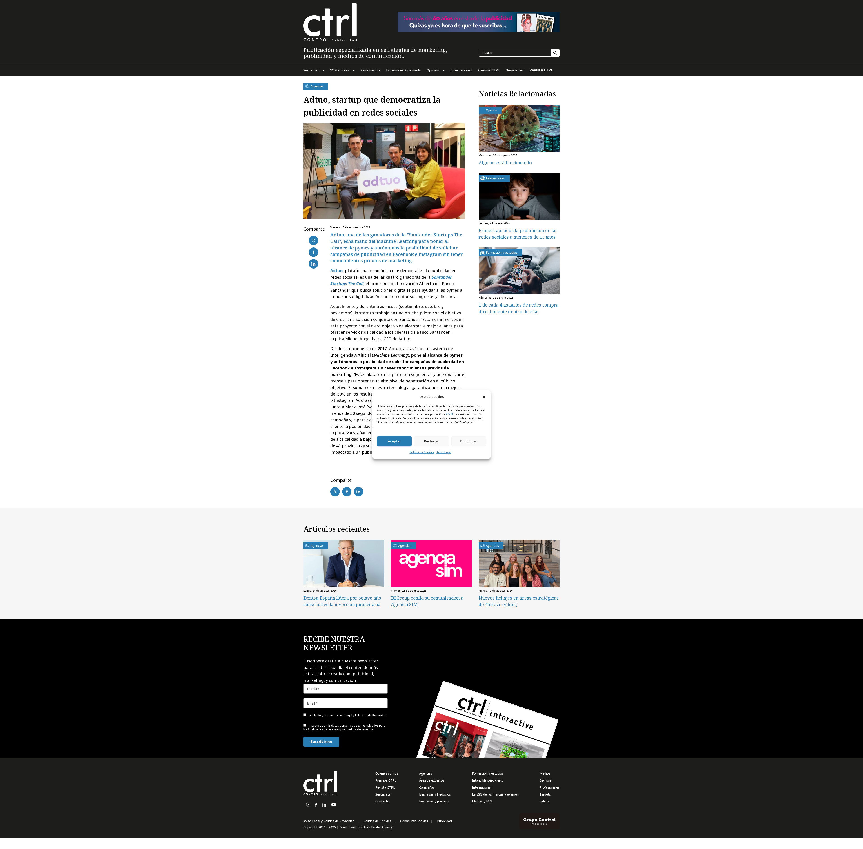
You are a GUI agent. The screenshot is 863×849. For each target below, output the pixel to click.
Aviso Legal (443, 452)
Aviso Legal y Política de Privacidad (328, 821)
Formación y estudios (488, 773)
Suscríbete (383, 794)
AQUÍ (449, 414)
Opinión (545, 780)
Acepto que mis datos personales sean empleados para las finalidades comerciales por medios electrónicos (344, 727)
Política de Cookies (422, 452)
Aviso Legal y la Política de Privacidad (361, 715)
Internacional (481, 787)
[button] (484, 396)
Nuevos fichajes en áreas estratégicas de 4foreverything (519, 601)
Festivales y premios (434, 801)
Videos (544, 801)
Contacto (382, 801)
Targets (545, 794)
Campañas (427, 787)
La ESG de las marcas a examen (495, 794)
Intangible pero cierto (488, 780)
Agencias (425, 773)
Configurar (468, 441)
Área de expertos (431, 780)
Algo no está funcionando (505, 163)
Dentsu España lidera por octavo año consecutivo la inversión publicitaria (342, 601)
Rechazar (431, 441)
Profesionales (550, 787)
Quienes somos (386, 773)
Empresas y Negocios (435, 794)
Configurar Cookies (414, 821)
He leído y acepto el (347, 715)
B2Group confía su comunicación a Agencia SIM (427, 601)
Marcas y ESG (482, 801)
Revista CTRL (385, 787)
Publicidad (444, 821)
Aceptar (394, 441)
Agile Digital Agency (377, 827)
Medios (545, 773)
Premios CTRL (385, 780)
